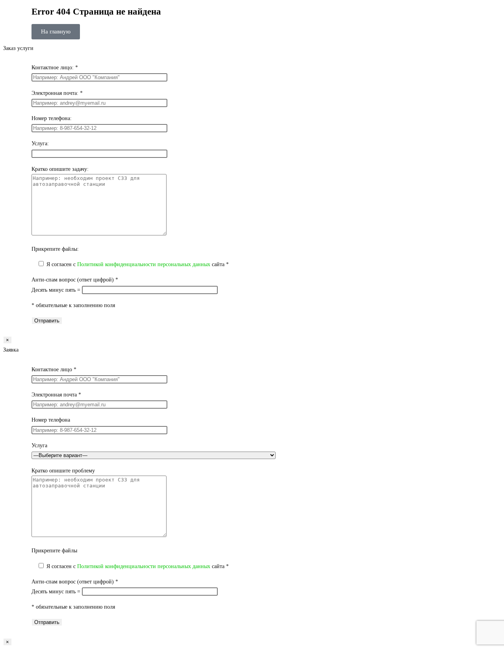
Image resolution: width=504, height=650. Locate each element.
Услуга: (40, 143)
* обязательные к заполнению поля (73, 305)
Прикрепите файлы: (55, 249)
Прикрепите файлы (54, 551)
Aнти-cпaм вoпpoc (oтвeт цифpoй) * (75, 280)
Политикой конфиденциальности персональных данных (143, 264)
